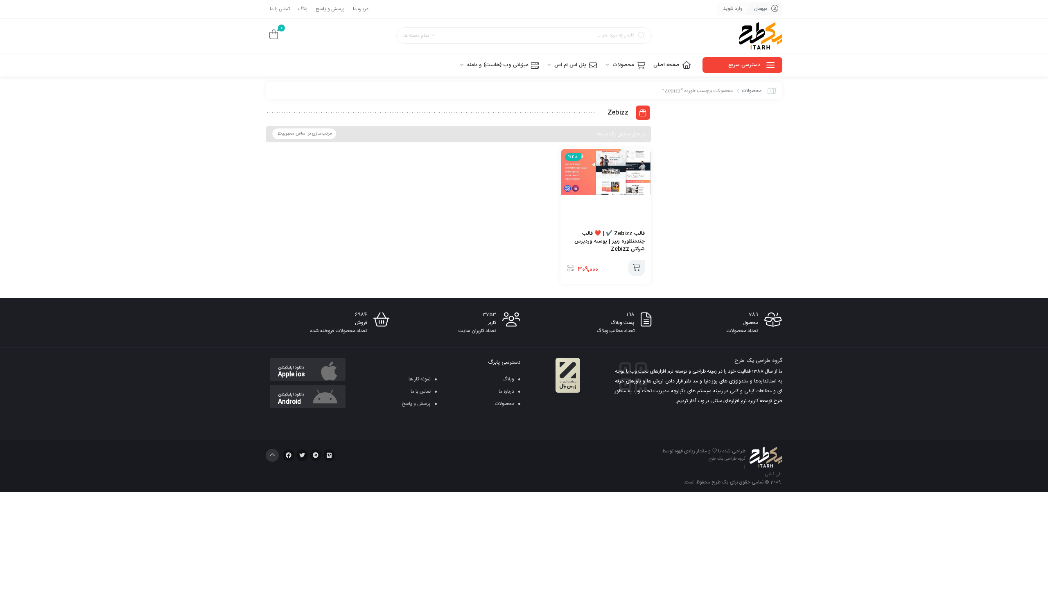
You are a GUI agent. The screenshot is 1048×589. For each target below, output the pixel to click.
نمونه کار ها (420, 379)
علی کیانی (773, 474)
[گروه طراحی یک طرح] (760, 36)
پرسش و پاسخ (330, 9)
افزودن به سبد (636, 268)
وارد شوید (733, 8)
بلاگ (302, 9)
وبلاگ (508, 379)
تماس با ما (280, 9)
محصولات (751, 91)
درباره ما (360, 9)
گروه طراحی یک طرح (727, 459)
